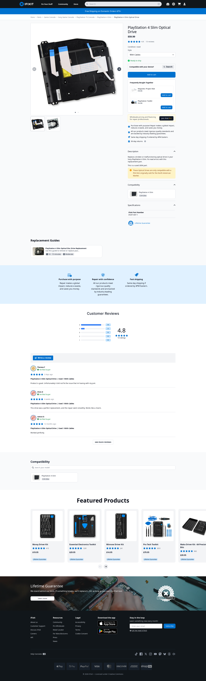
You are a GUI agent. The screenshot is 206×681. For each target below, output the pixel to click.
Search (169, 66)
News (55, 641)
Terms (77, 630)
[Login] (184, 4)
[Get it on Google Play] (107, 631)
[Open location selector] (173, 4)
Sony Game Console (66, 17)
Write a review (44, 357)
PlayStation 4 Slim (104, 17)
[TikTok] (136, 654)
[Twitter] (145, 654)
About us (34, 622)
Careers (34, 633)
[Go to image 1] (75, 112)
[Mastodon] (160, 654)
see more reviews (103, 442)
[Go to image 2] (78, 112)
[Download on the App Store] (107, 623)
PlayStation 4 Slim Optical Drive (126, 17)
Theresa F (41, 367)
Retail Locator (58, 630)
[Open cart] (179, 4)
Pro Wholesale (58, 626)
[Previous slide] (100, 566)
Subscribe (170, 626)
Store (33, 17)
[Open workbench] (167, 4)
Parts (39, 17)
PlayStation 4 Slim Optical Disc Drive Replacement (65, 248)
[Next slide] (106, 566)
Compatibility (134, 185)
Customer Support (38, 626)
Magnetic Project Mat (146, 89)
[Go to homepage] (28, 4)
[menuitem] (46, 4)
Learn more (42, 598)
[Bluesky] (164, 654)
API (32, 637)
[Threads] (169, 654)
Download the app (106, 617)
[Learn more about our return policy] (145, 141)
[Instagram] (150, 654)
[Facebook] (141, 654)
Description (133, 151)
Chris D (40, 392)
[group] (34, 69)
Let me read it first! (139, 630)
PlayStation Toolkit (145, 101)
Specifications (134, 205)
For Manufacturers (60, 633)
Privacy (78, 626)
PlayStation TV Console (86, 17)
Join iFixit (166, 118)
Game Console (50, 17)
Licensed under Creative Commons (109, 674)
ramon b (40, 416)
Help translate (36, 654)
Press (55, 637)
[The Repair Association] (174, 654)
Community (57, 622)
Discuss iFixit (36, 630)
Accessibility (80, 622)
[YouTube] (155, 654)
